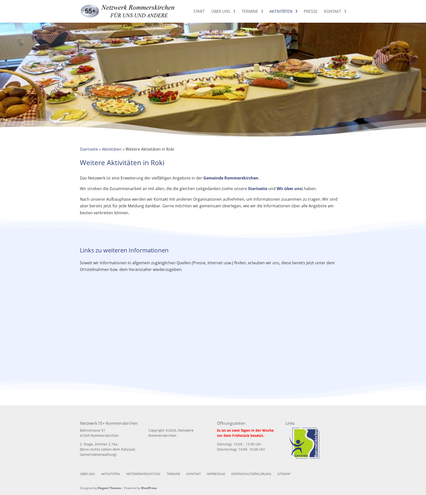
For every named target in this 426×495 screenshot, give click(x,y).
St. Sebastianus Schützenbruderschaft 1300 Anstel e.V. (121, 366)
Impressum (216, 474)
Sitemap (283, 474)
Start (199, 12)
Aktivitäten (280, 12)
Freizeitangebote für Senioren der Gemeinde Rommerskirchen (213, 320)
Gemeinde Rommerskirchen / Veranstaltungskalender (121, 320)
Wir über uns (289, 188)
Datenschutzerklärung (251, 474)
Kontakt (332, 12)
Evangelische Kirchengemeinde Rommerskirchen (304, 320)
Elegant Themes (109, 488)
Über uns (220, 12)
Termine (250, 12)
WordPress (149, 488)
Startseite (89, 149)
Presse (311, 12)
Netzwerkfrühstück (143, 474)
